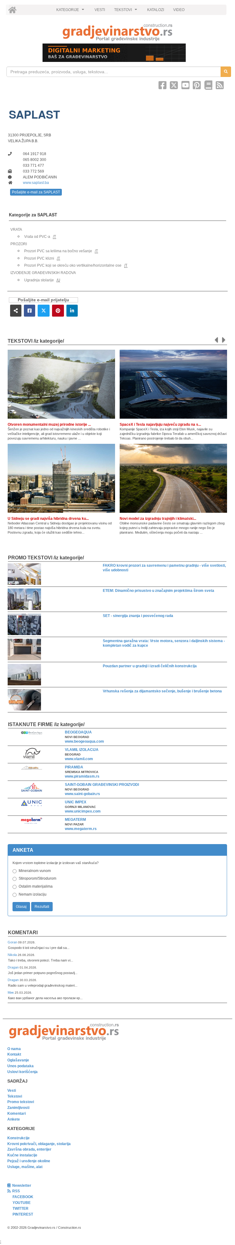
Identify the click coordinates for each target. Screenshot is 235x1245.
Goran (13, 942)
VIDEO (179, 10)
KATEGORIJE (71, 11)
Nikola (13, 955)
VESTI (100, 10)
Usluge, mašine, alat (25, 1167)
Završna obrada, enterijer (29, 1149)
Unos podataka (20, 1066)
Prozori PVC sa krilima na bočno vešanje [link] (58, 251)
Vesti (11, 1090)
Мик (11, 992)
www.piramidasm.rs (82, 776)
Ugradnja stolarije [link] (39, 280)
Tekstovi (14, 1096)
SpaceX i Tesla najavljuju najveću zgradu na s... (160, 424)
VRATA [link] (16, 229)
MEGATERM (75, 819)
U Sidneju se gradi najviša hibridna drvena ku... (48, 518)
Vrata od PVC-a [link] (37, 236)
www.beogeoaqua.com (84, 741)
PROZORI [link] (18, 244)
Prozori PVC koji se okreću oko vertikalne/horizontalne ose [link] (72, 265)
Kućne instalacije (22, 1155)
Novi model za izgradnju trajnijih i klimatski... (158, 518)
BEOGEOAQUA (78, 732)
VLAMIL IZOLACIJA (82, 750)
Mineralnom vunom (35, 871)
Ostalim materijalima (36, 886)
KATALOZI (155, 10)
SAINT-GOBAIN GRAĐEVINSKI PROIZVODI (102, 784)
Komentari (23, 932)
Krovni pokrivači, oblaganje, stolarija (39, 1144)
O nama (14, 1049)
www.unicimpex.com (83, 811)
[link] (117, 32)
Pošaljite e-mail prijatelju (43, 300)
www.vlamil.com (79, 759)
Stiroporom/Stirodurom (37, 878)
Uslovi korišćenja (22, 1072)
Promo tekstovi (20, 1102)
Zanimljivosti (18, 1108)
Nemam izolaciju (33, 894)
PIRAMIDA (74, 767)
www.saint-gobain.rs (82, 794)
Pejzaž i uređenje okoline (28, 1161)
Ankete (13, 1119)
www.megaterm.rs (81, 829)
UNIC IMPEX (75, 802)
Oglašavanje (18, 1060)
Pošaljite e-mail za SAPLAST (36, 192)
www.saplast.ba (36, 183)
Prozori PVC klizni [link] (39, 258)
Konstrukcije (18, 1138)
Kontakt (14, 1054)
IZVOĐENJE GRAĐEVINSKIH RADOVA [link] (43, 273)
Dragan (14, 967)
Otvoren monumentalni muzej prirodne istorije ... (49, 424)
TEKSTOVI (126, 11)
